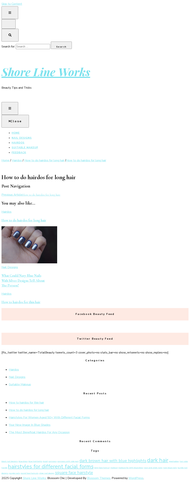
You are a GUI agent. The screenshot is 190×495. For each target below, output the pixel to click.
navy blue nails (170, 467)
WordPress (135, 478)
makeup (114, 467)
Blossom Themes (98, 478)
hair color (184, 461)
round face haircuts (29, 473)
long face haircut (102, 467)
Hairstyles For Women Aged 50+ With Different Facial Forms (49, 417)
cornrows (52, 461)
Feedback (19, 152)
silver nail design (46, 473)
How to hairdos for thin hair (20, 302)
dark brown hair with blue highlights (112, 460)
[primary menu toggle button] (9, 108)
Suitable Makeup (25, 147)
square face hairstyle (74, 472)
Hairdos (18, 142)
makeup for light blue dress (130, 467)
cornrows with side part (68, 461)
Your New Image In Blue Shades (29, 425)
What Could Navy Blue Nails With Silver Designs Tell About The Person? (23, 280)
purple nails (14, 473)
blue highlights (35, 461)
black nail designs (9, 461)
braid (45, 461)
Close (16, 121)
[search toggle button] (10, 35)
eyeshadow (174, 461)
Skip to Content (11, 4)
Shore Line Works (45, 71)
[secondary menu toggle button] (9, 12)
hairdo (4, 467)
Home (16, 133)
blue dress (23, 461)
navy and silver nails (153, 467)
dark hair (157, 460)
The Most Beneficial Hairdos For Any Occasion (39, 432)
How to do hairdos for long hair (23, 220)
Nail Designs (22, 138)
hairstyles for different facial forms (51, 466)
